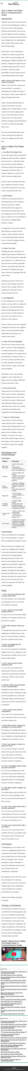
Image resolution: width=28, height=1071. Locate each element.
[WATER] (14, 3)
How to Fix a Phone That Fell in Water (11, 1030)
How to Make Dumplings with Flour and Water (14, 1024)
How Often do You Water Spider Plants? (12, 1054)
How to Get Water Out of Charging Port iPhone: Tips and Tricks (12, 993)
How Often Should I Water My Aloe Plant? (12, 1013)
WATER (14, 1068)
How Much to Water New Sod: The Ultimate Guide (13, 1011)
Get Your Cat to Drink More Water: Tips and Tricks (13, 983)
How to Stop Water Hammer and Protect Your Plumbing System (13, 1056)
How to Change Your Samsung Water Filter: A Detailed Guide (13, 1040)
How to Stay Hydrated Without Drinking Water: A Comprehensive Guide (12, 1045)
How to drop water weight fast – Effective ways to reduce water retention (14, 972)
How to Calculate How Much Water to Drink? (13, 999)
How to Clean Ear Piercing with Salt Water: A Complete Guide (13, 977)
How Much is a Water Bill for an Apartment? (13, 1043)
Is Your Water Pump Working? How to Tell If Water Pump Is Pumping (13, 1027)
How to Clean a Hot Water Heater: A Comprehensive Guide (11, 1060)
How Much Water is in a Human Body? (11, 1001)
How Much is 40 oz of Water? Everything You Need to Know (13, 1049)
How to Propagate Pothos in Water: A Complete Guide (14, 986)
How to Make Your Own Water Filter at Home (13, 980)
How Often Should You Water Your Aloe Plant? (14, 989)
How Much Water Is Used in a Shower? (11, 975)
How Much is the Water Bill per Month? (13, 1032)
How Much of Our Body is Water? (10, 1052)
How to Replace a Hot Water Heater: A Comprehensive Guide (11, 1004)
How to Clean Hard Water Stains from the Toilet (12, 996)
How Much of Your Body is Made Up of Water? (14, 1037)
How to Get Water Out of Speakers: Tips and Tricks (13, 1007)
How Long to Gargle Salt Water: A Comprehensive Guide (10, 1034)
